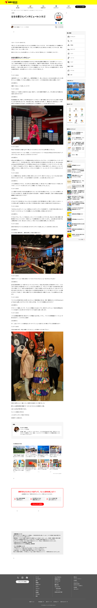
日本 (71, 74)
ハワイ (71, 53)
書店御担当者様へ (77, 583)
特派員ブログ (43, 7)
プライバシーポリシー (78, 578)
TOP (12, 10)
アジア (71, 62)
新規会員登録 (58, 588)
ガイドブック (56, 7)
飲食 (70, 110)
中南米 (71, 45)
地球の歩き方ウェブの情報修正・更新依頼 (23, 542)
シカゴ (22, 10)
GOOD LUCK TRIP (58, 592)
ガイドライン (76, 582)
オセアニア (72, 49)
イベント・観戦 (70, 117)
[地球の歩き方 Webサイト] (11, 2)
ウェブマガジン (30, 7)
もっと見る (81, 239)
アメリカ (18, 10)
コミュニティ (68, 7)
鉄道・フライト (76, 123)
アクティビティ (70, 122)
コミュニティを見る (80, 6)
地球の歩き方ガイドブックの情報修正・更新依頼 (24, 543)
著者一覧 (56, 584)
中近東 (71, 66)
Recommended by (55, 473)
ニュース (56, 583)
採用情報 (75, 587)
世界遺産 (76, 116)
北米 (14, 10)
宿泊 (82, 110)
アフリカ (72, 70)
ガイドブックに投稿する (78, 585)
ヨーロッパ (72, 36)
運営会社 (75, 577)
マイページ (58, 590)
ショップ (81, 122)
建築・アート (76, 110)
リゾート (72, 57)
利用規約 (75, 580)
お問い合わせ (76, 589)
